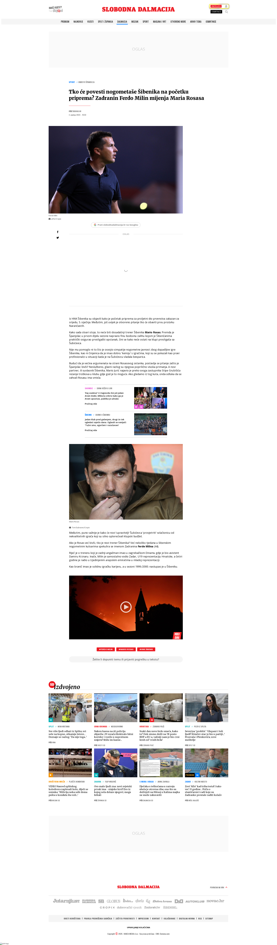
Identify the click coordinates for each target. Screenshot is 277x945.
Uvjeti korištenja (72, 918)
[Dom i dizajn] (179, 901)
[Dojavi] (56, 9)
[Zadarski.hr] (152, 907)
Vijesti (90, 21)
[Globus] (113, 901)
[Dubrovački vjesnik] (129, 907)
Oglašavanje (169, 918)
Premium (65, 21)
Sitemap (209, 918)
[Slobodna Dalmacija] (138, 9)
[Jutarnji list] (66, 901)
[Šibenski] (170, 907)
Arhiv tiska (195, 21)
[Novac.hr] (215, 901)
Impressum (143, 918)
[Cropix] (107, 907)
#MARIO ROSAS (126, 649)
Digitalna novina (187, 918)
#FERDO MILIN (106, 649)
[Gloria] (139, 901)
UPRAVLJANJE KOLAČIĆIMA (138, 927)
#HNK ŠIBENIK (146, 649)
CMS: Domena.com (163, 933)
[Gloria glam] (148, 901)
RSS (200, 918)
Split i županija (105, 21)
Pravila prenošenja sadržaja (98, 918)
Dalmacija (122, 21)
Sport (146, 21)
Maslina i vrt (159, 21)
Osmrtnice (211, 21)
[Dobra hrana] (162, 901)
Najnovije (78, 21)
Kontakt (156, 918)
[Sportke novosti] (101, 901)
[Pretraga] (226, 12)
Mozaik (134, 21)
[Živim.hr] (128, 901)
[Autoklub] (195, 901)
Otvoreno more (178, 21)
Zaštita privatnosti (125, 918)
